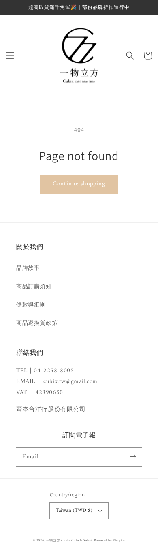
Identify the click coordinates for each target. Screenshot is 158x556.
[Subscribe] (133, 457)
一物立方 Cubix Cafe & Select (69, 540)
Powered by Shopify (109, 540)
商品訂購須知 (34, 287)
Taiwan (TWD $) (74, 510)
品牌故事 (28, 268)
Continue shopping (79, 184)
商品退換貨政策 (37, 323)
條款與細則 (31, 305)
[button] (10, 55)
